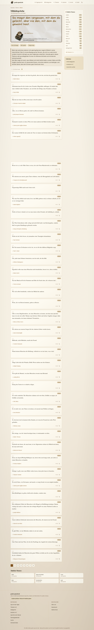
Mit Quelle (23, 45)
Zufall (78, 2)
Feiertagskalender (15, 617)
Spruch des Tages (15, 604)
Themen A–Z (14, 607)
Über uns (53, 604)
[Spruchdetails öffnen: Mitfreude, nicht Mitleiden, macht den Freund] (36, 342)
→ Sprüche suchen (70, 67)
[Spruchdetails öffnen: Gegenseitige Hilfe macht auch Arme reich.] (36, 189)
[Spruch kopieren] (59, 79)
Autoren (64, 2)
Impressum (54, 607)
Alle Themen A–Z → (70, 52)
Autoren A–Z (14, 612)
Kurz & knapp (15, 45)
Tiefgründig (31, 45)
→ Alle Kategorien (70, 61)
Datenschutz (54, 609)
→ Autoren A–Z (69, 64)
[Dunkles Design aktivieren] (81, 2)
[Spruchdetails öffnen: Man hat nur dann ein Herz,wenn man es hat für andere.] (36, 101)
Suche (71, 2)
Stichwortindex (14, 622)
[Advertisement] (36, 150)
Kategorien (48, 2)
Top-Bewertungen (17, 69)
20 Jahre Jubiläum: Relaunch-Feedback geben (21, 598)
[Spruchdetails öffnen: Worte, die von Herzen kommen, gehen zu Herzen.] (36, 304)
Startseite (13, 7)
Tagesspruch (39, 2)
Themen (57, 2)
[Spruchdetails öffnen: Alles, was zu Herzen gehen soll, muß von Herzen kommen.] (36, 112)
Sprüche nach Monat (16, 615)
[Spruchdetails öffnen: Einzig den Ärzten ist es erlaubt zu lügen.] (36, 386)
